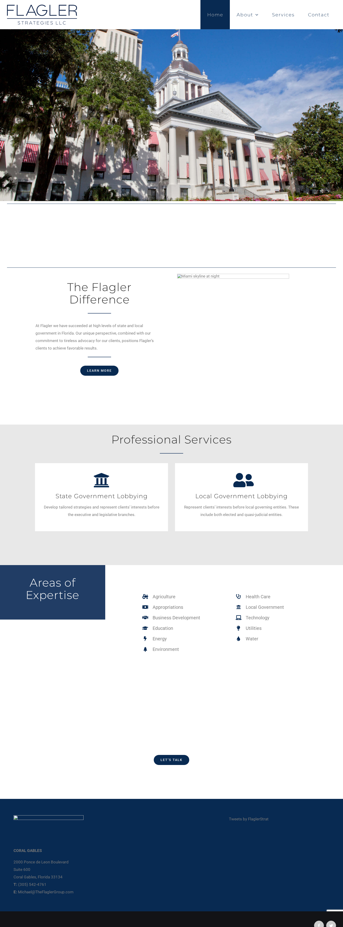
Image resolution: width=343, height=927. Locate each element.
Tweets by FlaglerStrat (249, 819)
